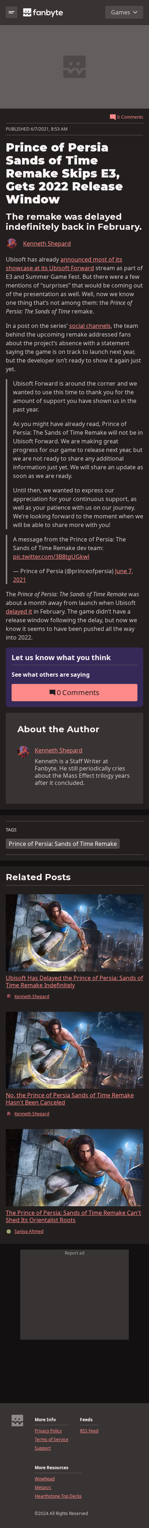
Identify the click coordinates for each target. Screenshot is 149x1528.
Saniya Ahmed (28, 1231)
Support (43, 1448)
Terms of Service (51, 1440)
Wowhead (45, 1479)
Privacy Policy (48, 1431)
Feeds (86, 1420)
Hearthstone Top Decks (58, 1496)
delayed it (19, 611)
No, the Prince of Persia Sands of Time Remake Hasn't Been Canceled (70, 1099)
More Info (45, 1420)
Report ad (74, 1253)
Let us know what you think (61, 657)
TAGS (11, 830)
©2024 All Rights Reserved (61, 1513)
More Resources (51, 1468)
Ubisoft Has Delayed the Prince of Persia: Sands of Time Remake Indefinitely (74, 981)
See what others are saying (51, 674)
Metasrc (43, 1487)
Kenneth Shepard (47, 243)
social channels (90, 326)
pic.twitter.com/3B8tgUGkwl (51, 557)
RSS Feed (89, 1431)
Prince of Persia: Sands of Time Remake (63, 844)
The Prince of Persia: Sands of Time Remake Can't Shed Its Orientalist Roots (73, 1216)
